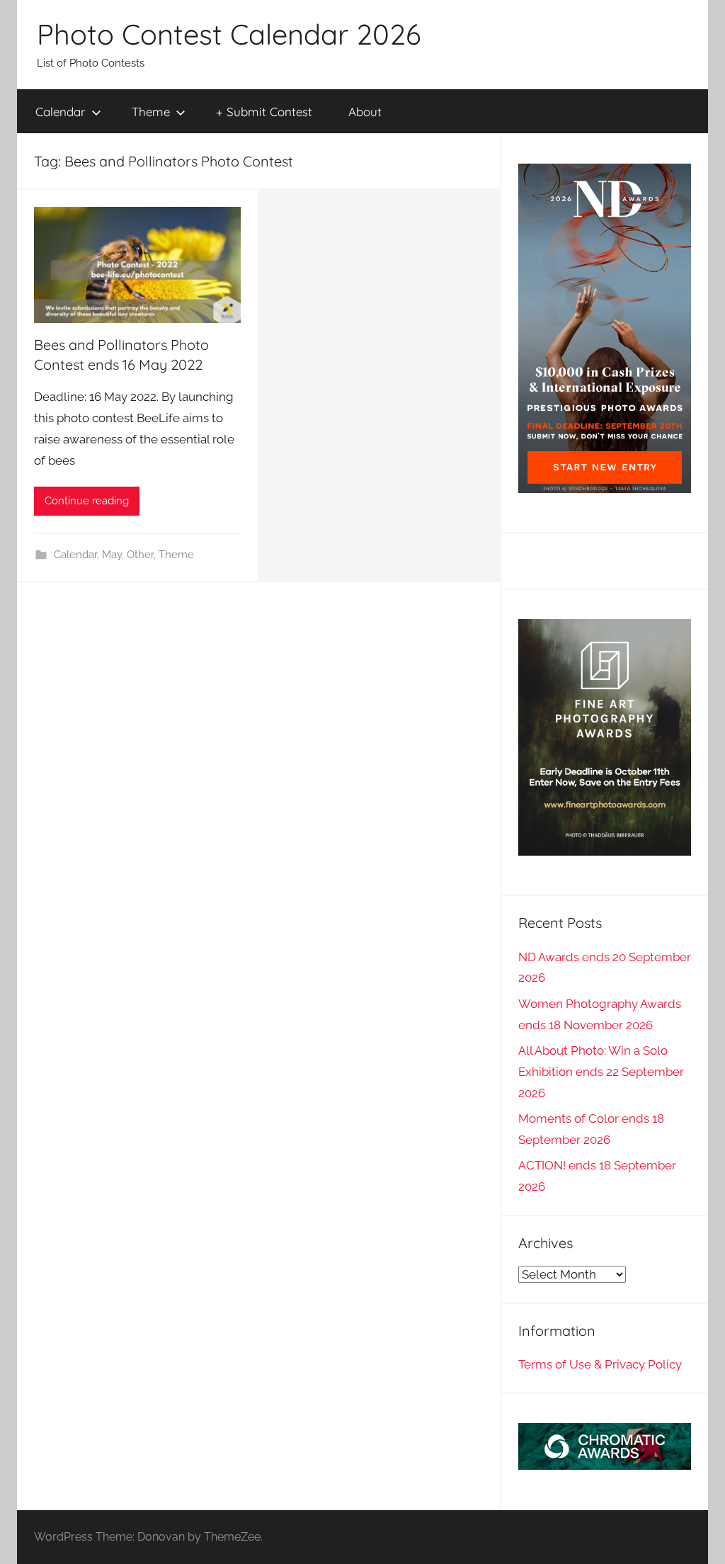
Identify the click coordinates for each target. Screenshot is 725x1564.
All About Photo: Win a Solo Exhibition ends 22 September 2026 (601, 1071)
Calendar (60, 111)
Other (140, 554)
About (365, 111)
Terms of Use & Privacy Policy (600, 1364)
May (112, 554)
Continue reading (87, 500)
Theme (151, 111)
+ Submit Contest (264, 111)
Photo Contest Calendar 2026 (229, 34)
